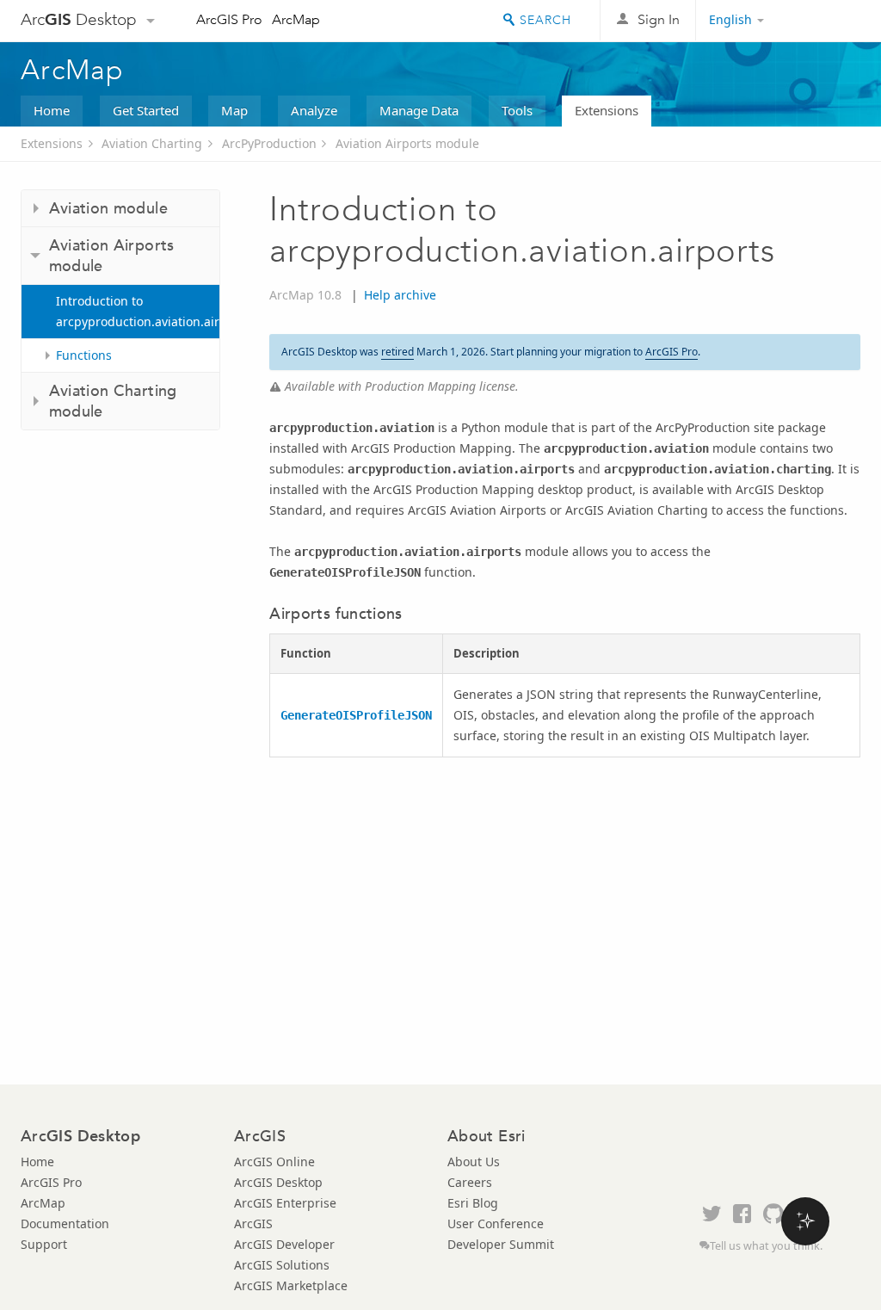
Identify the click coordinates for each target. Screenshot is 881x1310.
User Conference (495, 1223)
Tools (517, 110)
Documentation (65, 1223)
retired (397, 351)
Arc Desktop (79, 19)
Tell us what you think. (766, 1246)
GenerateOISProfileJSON (356, 715)
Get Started (146, 110)
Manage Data (419, 110)
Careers (469, 1182)
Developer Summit (500, 1244)
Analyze (314, 110)
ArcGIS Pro (229, 19)
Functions (84, 355)
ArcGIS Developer (284, 1244)
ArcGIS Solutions (282, 1265)
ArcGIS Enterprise (285, 1203)
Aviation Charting (152, 143)
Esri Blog (472, 1203)
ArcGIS (253, 1223)
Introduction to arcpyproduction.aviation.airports (137, 311)
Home (52, 110)
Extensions (606, 110)
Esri (823, 20)
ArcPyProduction (269, 143)
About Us (473, 1161)
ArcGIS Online (274, 1161)
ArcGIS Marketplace (291, 1285)
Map (234, 110)
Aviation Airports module (407, 143)
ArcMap (296, 19)
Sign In (659, 19)
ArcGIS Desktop (278, 1182)
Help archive (400, 295)
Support (44, 1244)
